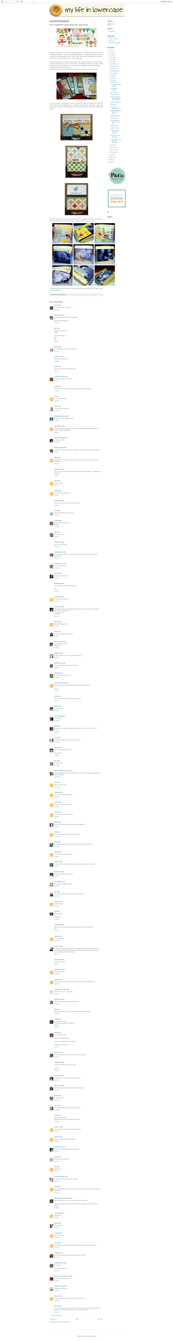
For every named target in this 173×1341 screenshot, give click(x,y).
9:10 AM (56, 657)
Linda (55, 696)
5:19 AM (56, 391)
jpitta (55, 726)
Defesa (56, 1306)
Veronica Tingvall (59, 437)
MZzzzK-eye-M (58, 641)
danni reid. (57, 1052)
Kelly (55, 481)
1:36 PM (56, 816)
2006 (110, 162)
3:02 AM (56, 1121)
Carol (55, 737)
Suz (55, 911)
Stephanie (57, 979)
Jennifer (56, 1233)
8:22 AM (56, 1161)
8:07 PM (56, 1047)
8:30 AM (56, 591)
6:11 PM (56, 1013)
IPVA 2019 (97, 1308)
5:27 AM (56, 411)
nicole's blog (53, 288)
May (112, 80)
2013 (110, 55)
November (114, 66)
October (113, 68)
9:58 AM (56, 710)
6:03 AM (56, 475)
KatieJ (56, 1223)
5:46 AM (56, 1290)
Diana (55, 631)
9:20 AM (56, 677)
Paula (55, 1186)
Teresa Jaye (57, 1085)
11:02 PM (56, 1090)
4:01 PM (56, 964)
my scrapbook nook (86, 52)
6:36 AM (56, 515)
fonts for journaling (116, 102)
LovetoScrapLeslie (59, 683)
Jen (55, 782)
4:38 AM (56, 361)
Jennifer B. (57, 597)
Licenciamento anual (65, 1310)
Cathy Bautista (58, 552)
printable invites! (115, 115)
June (112, 78)
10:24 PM (56, 1247)
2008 (110, 157)
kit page (83, 103)
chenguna (57, 1253)
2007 (110, 159)
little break (113, 104)
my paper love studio (60, 989)
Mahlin (56, 366)
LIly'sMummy (58, 426)
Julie (55, 532)
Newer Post (53, 1319)
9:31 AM (56, 691)
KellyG (56, 852)
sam (55, 510)
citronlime (57, 673)
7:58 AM (56, 558)
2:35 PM (56, 906)
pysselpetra (57, 606)
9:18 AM (56, 667)
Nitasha (56, 621)
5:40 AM (56, 452)
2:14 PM (56, 876)
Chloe (55, 406)
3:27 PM (56, 931)
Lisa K (56, 305)
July (112, 75)
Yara (55, 761)
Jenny (56, 1032)
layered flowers (115, 94)
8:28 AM (56, 578)
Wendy (56, 346)
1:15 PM (56, 807)
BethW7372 (57, 871)
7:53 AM (56, 1151)
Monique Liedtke (58, 447)
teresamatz (57, 1075)
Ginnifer (56, 901)
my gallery (112, 31)
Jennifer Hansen (59, 1263)
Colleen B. (57, 356)
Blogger (94, 1336)
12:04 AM (56, 1257)
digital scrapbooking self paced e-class (116, 112)
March (112, 147)
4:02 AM (56, 341)
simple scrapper (113, 38)
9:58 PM (56, 1080)
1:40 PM (56, 836)
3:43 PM (56, 954)
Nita (55, 328)
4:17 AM (56, 351)
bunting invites (114, 125)
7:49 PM (56, 1217)
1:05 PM (56, 1300)
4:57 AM (56, 371)
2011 (110, 59)
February (113, 149)
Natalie (56, 490)
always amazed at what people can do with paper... (116, 98)
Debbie (56, 706)
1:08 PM (56, 797)
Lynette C (57, 1127)
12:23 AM (56, 1270)
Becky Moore (58, 969)
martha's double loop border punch (115, 132)
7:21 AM (56, 1312)
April (112, 145)
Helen (55, 1243)
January (113, 152)
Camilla (56, 520)
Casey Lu (57, 946)
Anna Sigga (57, 959)
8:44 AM (56, 616)
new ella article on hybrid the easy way (115, 122)
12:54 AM (56, 309)
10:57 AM (56, 732)
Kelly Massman (58, 563)
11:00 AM (56, 742)
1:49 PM (56, 856)
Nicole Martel (58, 716)
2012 (110, 57)
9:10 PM (56, 1057)
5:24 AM (56, 401)
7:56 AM (56, 546)
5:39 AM (56, 432)
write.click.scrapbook (114, 43)
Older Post (100, 1319)
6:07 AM (56, 485)
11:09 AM (56, 1208)
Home (76, 1319)
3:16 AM (56, 1280)
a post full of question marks (115, 107)
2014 (110, 52)
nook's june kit (114, 92)
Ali (55, 396)
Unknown (56, 792)
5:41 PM (56, 1004)
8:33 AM (56, 601)
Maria (55, 457)
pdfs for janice (114, 118)
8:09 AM (56, 568)
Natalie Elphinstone (59, 416)
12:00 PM (56, 777)
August (113, 73)
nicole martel (72, 219)
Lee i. (55, 1105)
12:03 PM (56, 787)
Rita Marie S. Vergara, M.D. (61, 1276)
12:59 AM (56, 1110)
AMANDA (57, 653)
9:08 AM (56, 636)
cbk (55, 1166)
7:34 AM (56, 536)
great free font (114, 82)
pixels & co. (112, 41)
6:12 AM (56, 505)
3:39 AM (56, 323)
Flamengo (84, 1310)
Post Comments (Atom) (63, 1322)
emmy (56, 1115)
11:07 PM (56, 1100)
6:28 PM (56, 1027)
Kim (55, 891)
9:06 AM (56, 626)
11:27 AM (56, 765)
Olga (55, 832)
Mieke (56, 842)
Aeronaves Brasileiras (60, 1308)
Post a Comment (56, 1315)
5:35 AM (56, 420)
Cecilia (56, 812)
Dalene (56, 802)
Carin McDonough (59, 1176)
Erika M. (56, 936)
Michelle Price (58, 663)
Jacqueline (57, 1213)
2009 (110, 155)
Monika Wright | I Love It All (61, 770)
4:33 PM (56, 984)
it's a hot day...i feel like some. (116, 136)
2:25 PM (56, 886)
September (114, 71)
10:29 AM (56, 1193)
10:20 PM (56, 1237)
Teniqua (56, 1019)
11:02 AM (56, 755)
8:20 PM (56, 1227)
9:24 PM (56, 1070)
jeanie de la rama (59, 1286)
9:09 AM (56, 647)
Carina (56, 386)
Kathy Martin (57, 999)
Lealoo (56, 1095)
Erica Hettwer (58, 881)
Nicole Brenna (58, 1147)
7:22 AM (56, 526)
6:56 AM (56, 1141)
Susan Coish (57, 315)
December (114, 64)
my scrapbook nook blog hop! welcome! (116, 141)
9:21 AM (56, 1171)
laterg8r (56, 747)
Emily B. (56, 861)
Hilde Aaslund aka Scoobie (61, 1198)
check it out (90, 221)
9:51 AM (56, 701)
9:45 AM (56, 1181)
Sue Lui (56, 573)
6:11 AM (56, 495)
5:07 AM (56, 381)
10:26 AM (56, 720)
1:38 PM (56, 826)
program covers (115, 128)
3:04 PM (56, 919)
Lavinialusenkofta (59, 376)
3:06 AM (56, 1131)
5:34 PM (56, 994)
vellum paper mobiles (114, 89)
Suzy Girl (56, 1296)
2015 (110, 50)
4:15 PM (56, 974)
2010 (110, 62)
